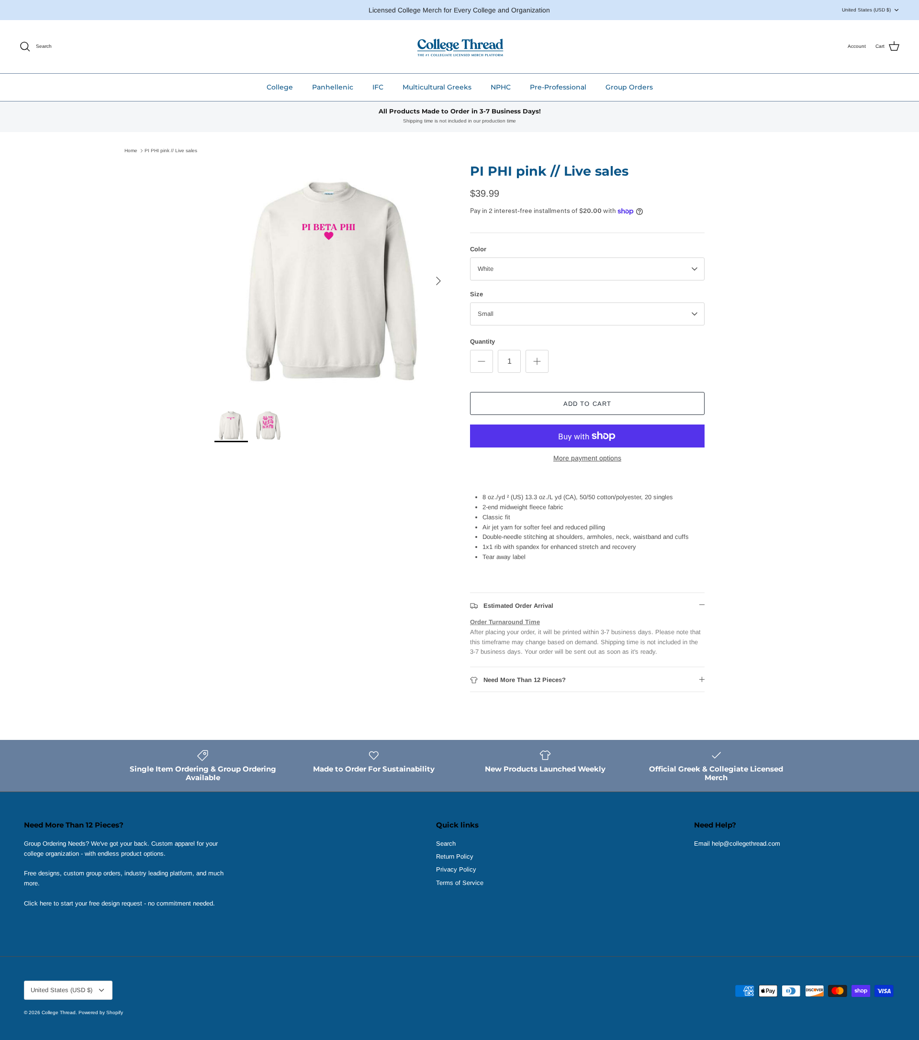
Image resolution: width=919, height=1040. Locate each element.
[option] (331, 281)
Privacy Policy (456, 869)
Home (130, 150)
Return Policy (454, 856)
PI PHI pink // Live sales (171, 150)
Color (478, 249)
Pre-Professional (558, 87)
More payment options (587, 458)
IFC (377, 87)
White (485, 268)
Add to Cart (587, 403)
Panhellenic (332, 87)
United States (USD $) (866, 9)
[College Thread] (459, 47)
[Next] (438, 280)
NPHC (501, 87)
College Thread (59, 1012)
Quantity (482, 341)
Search (446, 843)
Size (476, 294)
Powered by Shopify (100, 1012)
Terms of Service (459, 882)
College (280, 87)
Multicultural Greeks (437, 87)
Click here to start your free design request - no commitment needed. (119, 903)
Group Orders (629, 87)
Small (485, 313)
